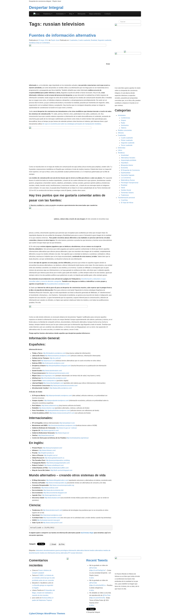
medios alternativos (96, 550)
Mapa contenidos (95, 14)
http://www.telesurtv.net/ (46, 435)
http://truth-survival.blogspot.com (61, 470)
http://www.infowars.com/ (47, 450)
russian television (76, 553)
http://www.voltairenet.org (50, 405)
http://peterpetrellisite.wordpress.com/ (57, 410)
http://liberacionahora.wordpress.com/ (57, 356)
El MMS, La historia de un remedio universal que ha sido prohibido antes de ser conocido (43, 578)
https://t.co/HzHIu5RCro (98, 585)
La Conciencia (126, 178)
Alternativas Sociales (128, 158)
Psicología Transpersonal (129, 183)
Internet (86, 550)
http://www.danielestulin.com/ (52, 370)
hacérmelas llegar (87, 533)
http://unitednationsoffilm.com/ (59, 468)
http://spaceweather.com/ (51, 518)
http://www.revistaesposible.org (56, 483)
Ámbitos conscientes (125, 130)
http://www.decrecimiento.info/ (53, 490)
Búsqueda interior (127, 165)
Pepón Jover (55, 40)
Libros (120, 150)
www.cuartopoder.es (49, 380)
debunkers (39, 550)
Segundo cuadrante (104, 40)
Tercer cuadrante (126, 145)
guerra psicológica (62, 550)
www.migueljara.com (48, 375)
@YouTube (93, 568)
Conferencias (125, 118)
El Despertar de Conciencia (130, 170)
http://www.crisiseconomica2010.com (61, 413)
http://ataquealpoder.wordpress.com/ (56, 400)
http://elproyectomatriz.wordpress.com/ (59, 395)
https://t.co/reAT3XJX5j (97, 598)
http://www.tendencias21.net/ (52, 510)
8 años (91, 578)
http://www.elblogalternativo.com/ (57, 480)
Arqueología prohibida (128, 160)
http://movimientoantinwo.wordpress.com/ (62, 425)
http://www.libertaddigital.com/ (53, 383)
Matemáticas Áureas (128, 180)
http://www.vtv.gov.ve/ (62, 433)
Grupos (123, 120)
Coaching (124, 200)
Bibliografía (81, 14)
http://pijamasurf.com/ (48, 361)
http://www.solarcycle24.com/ (52, 523)
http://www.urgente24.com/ (50, 430)
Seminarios (125, 125)
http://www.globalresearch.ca (54, 458)
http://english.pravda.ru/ (46, 453)
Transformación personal (126, 198)
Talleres (123, 128)
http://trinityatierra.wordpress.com (54, 353)
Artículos (121, 133)
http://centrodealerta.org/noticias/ (78, 438)
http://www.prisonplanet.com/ (52, 448)
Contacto (108, 14)
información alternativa (76, 550)
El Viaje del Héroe (127, 203)
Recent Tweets (97, 560)
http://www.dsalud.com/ (52, 498)
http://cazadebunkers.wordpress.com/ (56, 284)
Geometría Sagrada (127, 175)
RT (69, 553)
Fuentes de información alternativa (62, 35)
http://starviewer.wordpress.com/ (51, 515)
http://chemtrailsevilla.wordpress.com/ (53, 378)
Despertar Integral (46, 7)
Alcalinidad (125, 155)
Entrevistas (121, 148)
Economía (124, 168)
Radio (123, 123)
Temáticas (32, 43)
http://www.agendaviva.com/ (51, 495)
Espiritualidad (125, 173)
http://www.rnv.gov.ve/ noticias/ (66, 428)
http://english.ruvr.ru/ (50, 455)
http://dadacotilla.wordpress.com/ (61, 388)
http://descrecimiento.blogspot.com (55, 493)
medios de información (47, 553)
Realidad (94, 40)
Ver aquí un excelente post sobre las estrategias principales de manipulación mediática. (72, 124)
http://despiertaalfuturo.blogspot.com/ (58, 366)
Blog (71, 14)
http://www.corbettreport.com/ (54, 465)
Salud (123, 188)
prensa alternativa (62, 553)
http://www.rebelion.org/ (47, 408)
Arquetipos (124, 163)
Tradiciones (125, 195)
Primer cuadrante (127, 140)
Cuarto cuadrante (84, 40)
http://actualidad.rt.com (67, 423)
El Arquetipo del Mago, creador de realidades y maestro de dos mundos (43, 592)
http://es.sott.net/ (55, 358)
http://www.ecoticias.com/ (49, 488)
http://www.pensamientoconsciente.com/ (63, 385)
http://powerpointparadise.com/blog (58, 460)
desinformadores (49, 550)
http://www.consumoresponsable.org (62, 485)
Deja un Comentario (43, 43)
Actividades (60, 14)
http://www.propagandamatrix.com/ (58, 463)
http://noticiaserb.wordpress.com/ (53, 363)
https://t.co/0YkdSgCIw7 (98, 570)
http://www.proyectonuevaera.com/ (57, 373)
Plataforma (47, 14)
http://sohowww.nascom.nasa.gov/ (48, 520)
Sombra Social (126, 190)
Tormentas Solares (127, 193)
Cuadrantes (74, 40)
